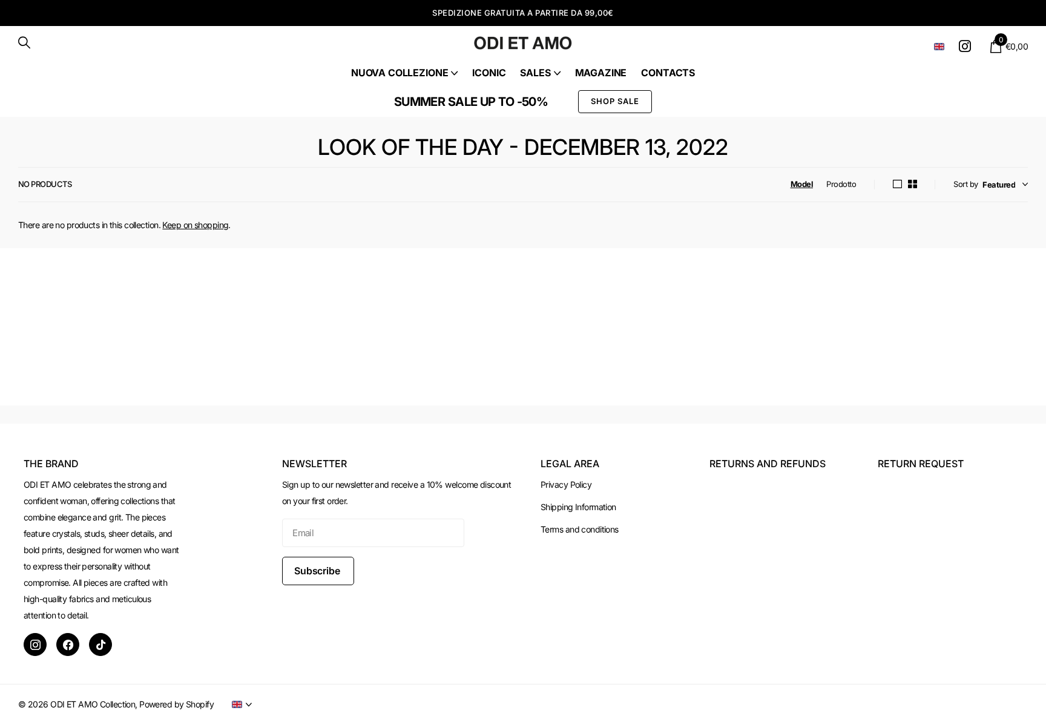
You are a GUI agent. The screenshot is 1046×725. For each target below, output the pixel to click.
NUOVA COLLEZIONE (399, 73)
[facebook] (67, 644)
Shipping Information (578, 507)
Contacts (668, 73)
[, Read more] (967, 46)
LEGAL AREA (570, 464)
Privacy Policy (566, 484)
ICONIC (488, 73)
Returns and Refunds (767, 464)
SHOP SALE (615, 101)
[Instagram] (35, 644)
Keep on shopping (195, 225)
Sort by (965, 184)
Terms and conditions (580, 529)
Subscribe (318, 571)
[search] (24, 42)
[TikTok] (100, 644)
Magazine (601, 73)
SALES (535, 73)
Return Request (921, 464)
